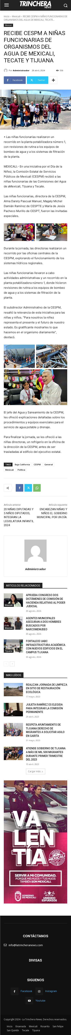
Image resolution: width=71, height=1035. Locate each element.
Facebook (26, 991)
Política (21, 469)
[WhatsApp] (37, 488)
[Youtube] (29, 1000)
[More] (53, 80)
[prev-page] (6, 663)
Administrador (21, 70)
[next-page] (12, 663)
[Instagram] (39, 991)
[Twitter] (28, 488)
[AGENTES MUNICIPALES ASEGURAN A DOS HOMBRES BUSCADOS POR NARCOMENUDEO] (13, 623)
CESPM (37, 464)
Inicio (6, 16)
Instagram (51, 991)
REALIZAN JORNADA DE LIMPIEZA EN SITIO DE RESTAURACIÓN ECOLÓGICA (46, 688)
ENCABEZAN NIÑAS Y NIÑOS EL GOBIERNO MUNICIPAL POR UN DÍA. (52, 513)
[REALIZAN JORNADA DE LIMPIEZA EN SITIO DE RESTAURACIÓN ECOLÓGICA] (13, 689)
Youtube (40, 1000)
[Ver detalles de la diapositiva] (35, 842)
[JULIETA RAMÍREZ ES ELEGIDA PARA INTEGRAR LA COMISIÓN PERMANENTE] (13, 709)
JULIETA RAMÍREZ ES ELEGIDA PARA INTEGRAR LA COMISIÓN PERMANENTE (44, 708)
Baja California (22, 464)
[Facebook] (19, 488)
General (48, 464)
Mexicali (16, 16)
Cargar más (34, 771)
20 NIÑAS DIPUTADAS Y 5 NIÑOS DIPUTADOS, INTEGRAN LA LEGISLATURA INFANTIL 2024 (19, 517)
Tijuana (8, 651)
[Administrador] (6, 70)
